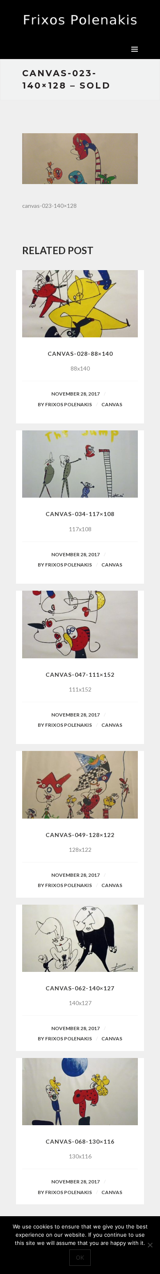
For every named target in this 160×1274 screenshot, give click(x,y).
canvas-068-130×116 (80, 1141)
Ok (80, 1257)
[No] (150, 1245)
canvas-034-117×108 (80, 513)
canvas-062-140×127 (80, 988)
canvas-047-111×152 (80, 674)
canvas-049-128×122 (80, 834)
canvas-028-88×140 (80, 353)
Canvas (111, 404)
